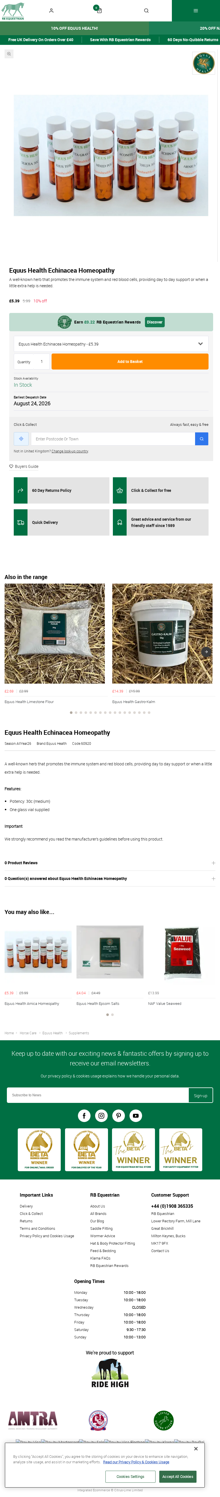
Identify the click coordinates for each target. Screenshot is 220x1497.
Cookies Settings (130, 1476)
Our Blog (97, 1220)
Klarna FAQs (100, 1258)
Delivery (26, 1206)
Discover (154, 322)
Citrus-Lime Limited (128, 1490)
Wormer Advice (102, 1235)
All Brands (98, 1213)
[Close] (196, 1448)
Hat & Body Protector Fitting (112, 1243)
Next (206, 652)
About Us (97, 1206)
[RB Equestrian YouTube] (135, 1115)
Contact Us (160, 1250)
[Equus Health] (203, 63)
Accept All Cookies (177, 1476)
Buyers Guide (26, 466)
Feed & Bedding (103, 1250)
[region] (105, 1465)
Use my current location (21, 439)
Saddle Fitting (101, 1228)
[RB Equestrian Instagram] (101, 1115)
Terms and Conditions (37, 1228)
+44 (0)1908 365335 (172, 1206)
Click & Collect (31, 1213)
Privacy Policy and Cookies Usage (47, 1235)
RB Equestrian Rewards (109, 1265)
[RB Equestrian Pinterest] (118, 1115)
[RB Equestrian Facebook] (84, 1115)
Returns (26, 1220)
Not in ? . (51, 451)
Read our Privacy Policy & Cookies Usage (136, 1461)
